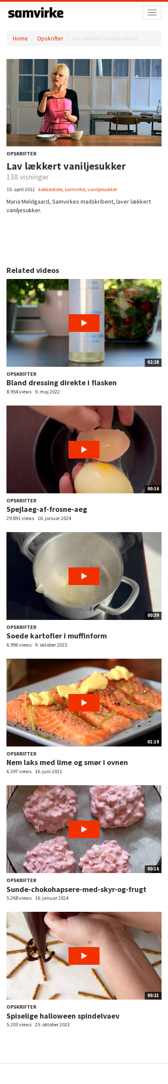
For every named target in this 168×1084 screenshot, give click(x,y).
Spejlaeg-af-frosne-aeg (46, 509)
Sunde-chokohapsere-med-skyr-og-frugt (76, 889)
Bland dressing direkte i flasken (61, 382)
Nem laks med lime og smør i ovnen (67, 762)
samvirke (75, 189)
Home (20, 38)
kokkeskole (50, 189)
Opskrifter (50, 38)
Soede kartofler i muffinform (56, 636)
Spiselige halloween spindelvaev (62, 1016)
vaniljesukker (102, 189)
